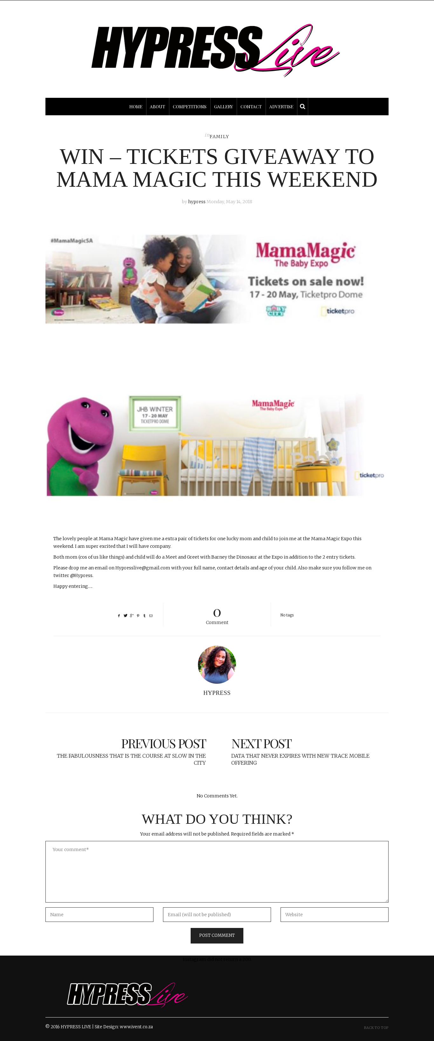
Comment (217, 614)
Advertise (281, 107)
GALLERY (223, 107)
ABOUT (157, 107)
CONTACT (251, 107)
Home (135, 107)
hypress (197, 202)
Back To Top (376, 1027)
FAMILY (219, 136)
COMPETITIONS (190, 107)
